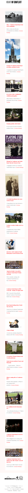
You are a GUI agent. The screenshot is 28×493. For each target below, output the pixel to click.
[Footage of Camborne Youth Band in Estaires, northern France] (12, 62)
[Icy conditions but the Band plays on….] (14, 403)
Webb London (18, 487)
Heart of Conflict (14, 4)
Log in (19, 490)
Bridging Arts (15, 485)
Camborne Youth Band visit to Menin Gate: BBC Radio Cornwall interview (15, 460)
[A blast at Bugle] (14, 327)
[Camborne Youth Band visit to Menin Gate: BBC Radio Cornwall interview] (14, 456)
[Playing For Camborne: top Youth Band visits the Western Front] (14, 158)
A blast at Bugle (10, 330)
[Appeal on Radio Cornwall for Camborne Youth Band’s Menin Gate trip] (14, 268)
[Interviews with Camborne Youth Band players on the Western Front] (10, 249)
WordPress (15, 490)
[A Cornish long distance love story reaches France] (14, 196)
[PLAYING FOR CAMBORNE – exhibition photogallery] (14, 91)
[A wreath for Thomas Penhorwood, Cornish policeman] (14, 353)
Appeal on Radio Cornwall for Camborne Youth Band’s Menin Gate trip (14, 273)
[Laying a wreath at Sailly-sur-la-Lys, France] (14, 222)
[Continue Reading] (18, 128)
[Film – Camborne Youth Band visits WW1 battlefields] (14, 21)
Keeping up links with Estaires (14, 123)
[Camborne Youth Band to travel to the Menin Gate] (14, 431)
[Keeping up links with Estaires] (14, 120)
